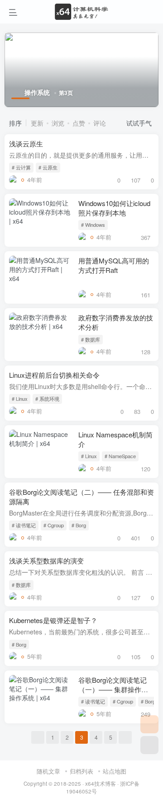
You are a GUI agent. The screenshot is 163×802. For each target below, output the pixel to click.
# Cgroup (53, 525)
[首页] (149, 724)
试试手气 (139, 122)
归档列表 (81, 771)
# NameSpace (120, 456)
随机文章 (48, 771)
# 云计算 (21, 167)
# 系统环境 (47, 398)
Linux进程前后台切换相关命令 (54, 375)
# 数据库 (90, 339)
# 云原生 (48, 167)
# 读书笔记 (24, 525)
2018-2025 (67, 783)
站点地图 (114, 771)
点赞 (78, 122)
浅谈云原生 (26, 143)
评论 (99, 122)
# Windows (93, 224)
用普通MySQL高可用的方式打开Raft (113, 265)
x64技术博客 (100, 783)
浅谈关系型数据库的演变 (46, 560)
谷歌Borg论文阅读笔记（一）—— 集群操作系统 (113, 689)
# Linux (20, 398)
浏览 (58, 122)
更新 (37, 122)
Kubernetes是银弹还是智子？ (53, 620)
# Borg (79, 525)
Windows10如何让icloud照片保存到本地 (114, 207)
